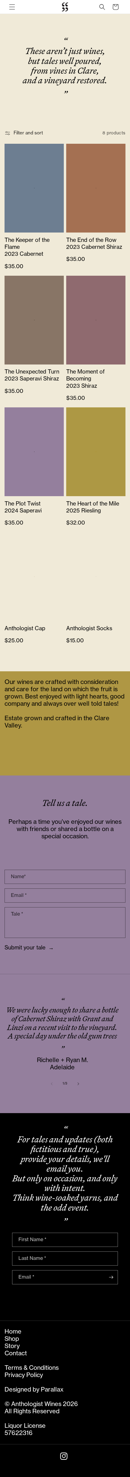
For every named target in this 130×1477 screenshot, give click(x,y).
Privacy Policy (24, 1375)
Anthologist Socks (89, 628)
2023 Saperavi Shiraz (32, 378)
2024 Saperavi (23, 510)
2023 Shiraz (81, 386)
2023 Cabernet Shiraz (94, 247)
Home (13, 1332)
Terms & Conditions (32, 1368)
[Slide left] (51, 1083)
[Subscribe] (111, 1277)
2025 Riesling (83, 510)
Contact (16, 1353)
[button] (12, 7)
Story (12, 1346)
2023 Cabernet (24, 254)
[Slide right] (78, 1083)
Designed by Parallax (34, 1390)
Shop (12, 1339)
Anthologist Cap (25, 628)
